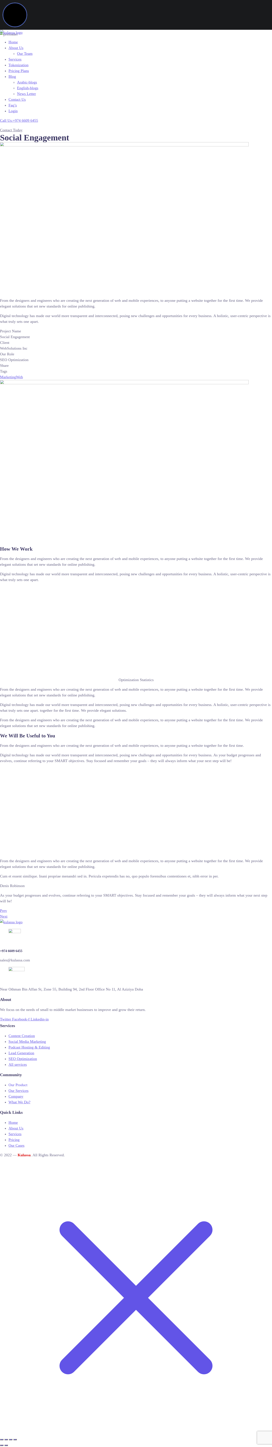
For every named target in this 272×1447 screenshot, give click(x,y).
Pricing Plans (18, 71)
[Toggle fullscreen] (6, 1439)
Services (14, 59)
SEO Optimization (22, 1059)
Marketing (8, 377)
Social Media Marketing (27, 1041)
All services (17, 1064)
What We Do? (19, 1102)
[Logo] (11, 32)
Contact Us (17, 99)
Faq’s (12, 105)
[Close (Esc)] (15, 1439)
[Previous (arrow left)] (1, 1445)
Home (13, 42)
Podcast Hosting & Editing (29, 1047)
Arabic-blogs (27, 82)
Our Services (18, 1090)
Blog (12, 76)
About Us (15, 48)
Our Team (25, 53)
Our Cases (16, 1145)
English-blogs (27, 88)
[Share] (10, 1439)
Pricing (14, 1140)
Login (13, 111)
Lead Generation (21, 1053)
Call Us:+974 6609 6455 (19, 120)
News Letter (26, 94)
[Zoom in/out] (1, 1439)
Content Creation (21, 1036)
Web (19, 377)
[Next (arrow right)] (6, 1445)
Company (15, 1096)
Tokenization (18, 65)
